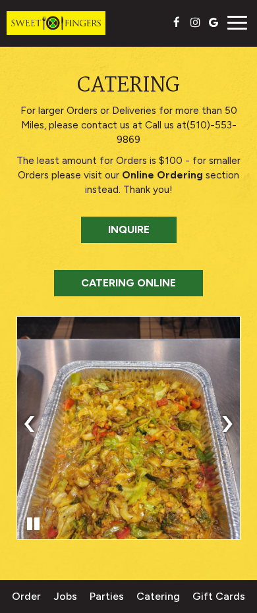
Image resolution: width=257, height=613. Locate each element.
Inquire (115, 233)
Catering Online (128, 283)
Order (26, 596)
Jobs (65, 596)
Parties (107, 596)
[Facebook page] (176, 22)
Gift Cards (218, 596)
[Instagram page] (195, 22)
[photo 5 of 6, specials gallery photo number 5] (128, 428)
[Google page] (213, 22)
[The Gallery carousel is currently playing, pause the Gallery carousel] (33, 523)
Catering (158, 596)
